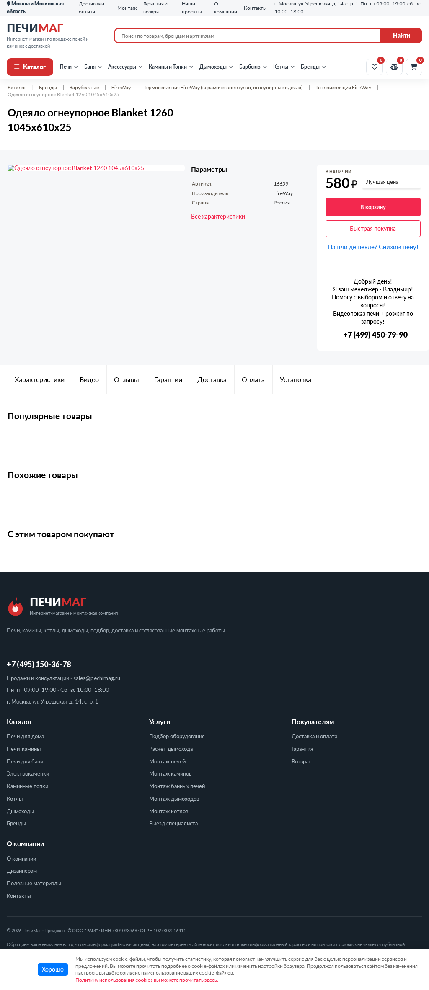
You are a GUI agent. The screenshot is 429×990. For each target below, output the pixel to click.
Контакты (19, 895)
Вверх (408, 937)
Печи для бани (25, 761)
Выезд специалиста (173, 823)
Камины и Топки (168, 67)
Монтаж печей (167, 761)
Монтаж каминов (170, 773)
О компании (21, 858)
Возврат (301, 761)
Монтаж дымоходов (174, 798)
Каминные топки (27, 786)
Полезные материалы (34, 883)
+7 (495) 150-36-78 (39, 664)
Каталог (34, 66)
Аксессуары (122, 67)
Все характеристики (218, 216)
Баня (90, 67)
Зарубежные (84, 87)
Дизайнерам (22, 870)
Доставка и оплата (314, 736)
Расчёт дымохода (171, 748)
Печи (66, 67)
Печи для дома (25, 736)
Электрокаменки (28, 773)
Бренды (310, 67)
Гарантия (302, 748)
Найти (401, 35)
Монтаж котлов (168, 811)
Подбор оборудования (176, 736)
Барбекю (250, 67)
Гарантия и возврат (155, 7)
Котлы (280, 67)
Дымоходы (213, 67)
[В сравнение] (415, 174)
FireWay (121, 87)
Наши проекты (192, 7)
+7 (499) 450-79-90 (375, 334)
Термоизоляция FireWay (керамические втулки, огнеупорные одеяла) (223, 87)
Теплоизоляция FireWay (343, 87)
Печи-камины (24, 748)
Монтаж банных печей (177, 786)
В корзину (373, 207)
